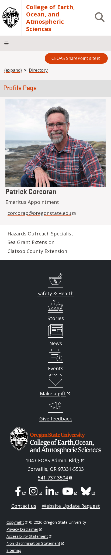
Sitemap (13, 550)
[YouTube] (70, 493)
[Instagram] (36, 493)
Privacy (22, 529)
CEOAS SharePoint (73, 58)
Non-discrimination (33, 543)
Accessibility (27, 536)
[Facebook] (20, 493)
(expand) (13, 70)
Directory (38, 70)
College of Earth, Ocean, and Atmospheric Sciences (50, 17)
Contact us (23, 506)
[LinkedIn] (52, 493)
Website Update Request (71, 506)
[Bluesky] (88, 493)
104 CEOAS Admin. (53, 460)
